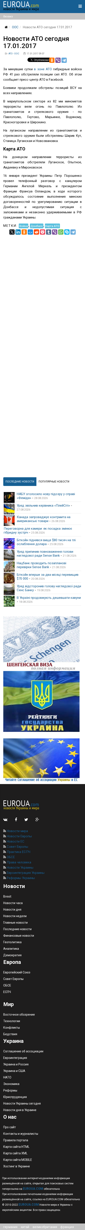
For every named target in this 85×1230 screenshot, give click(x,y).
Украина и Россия (16, 1064)
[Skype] (67, 232)
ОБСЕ (10, 857)
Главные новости (15, 922)
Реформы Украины (20, 878)
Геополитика (12, 942)
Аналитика (11, 948)
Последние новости (17, 929)
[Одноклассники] (51, 60)
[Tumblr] (48, 232)
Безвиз (8, 16)
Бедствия (10, 1034)
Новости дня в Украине (19, 1110)
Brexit (7, 896)
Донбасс (37, 225)
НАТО (7, 1077)
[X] (12, 232)
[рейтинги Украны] (42, 701)
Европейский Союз (16, 972)
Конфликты (11, 1027)
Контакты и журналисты (20, 1133)
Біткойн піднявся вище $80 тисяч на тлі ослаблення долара (46, 542)
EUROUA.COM (33, 1188)
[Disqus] (42, 289)
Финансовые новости (18, 935)
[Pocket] (42, 232)
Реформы (10, 1090)
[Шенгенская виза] (42, 643)
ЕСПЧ (7, 992)
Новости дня (12, 909)
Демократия (12, 955)
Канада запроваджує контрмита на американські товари (43, 519)
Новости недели (15, 916)
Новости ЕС (15, 841)
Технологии (11, 1021)
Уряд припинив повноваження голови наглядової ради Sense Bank (45, 553)
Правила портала (15, 1140)
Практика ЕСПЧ (18, 852)
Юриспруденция (15, 1097)
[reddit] (36, 232)
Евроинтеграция (15, 1058)
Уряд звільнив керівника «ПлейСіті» (43, 505)
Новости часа (13, 903)
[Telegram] (64, 60)
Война (23, 225)
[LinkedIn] (18, 232)
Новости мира (17, 831)
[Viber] (58, 60)
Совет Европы (17, 847)
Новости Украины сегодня (22, 1103)
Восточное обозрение (19, 1014)
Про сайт (9, 1127)
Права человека (18, 862)
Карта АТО (52, 225)
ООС (15, 27)
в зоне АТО (43, 69)
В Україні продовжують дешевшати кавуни (49, 598)
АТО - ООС (13, 53)
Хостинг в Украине (16, 1166)
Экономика (11, 1084)
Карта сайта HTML (16, 1146)
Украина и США (14, 1071)
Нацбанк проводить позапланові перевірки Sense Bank (41, 565)
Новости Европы (19, 836)
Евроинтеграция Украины (25, 873)
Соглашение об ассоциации (23, 1051)
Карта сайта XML (15, 1153)
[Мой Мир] (30, 232)
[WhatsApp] (60, 232)
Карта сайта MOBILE (17, 1160)
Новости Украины (19, 868)
